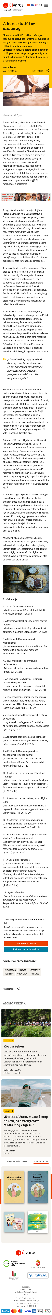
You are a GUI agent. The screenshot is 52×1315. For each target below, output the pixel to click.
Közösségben (13, 1046)
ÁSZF (26, 1295)
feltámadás (10, 970)
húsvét (22, 970)
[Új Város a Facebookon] (32, 5)
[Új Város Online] (26, 1253)
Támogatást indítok (26, 943)
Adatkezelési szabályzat (26, 1292)
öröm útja (22, 974)
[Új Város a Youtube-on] (28, 5)
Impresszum (26, 1290)
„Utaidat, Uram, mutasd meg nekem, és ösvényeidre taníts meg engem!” (25, 1121)
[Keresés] (40, 5)
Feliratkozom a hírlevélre (26, 949)
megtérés (9, 974)
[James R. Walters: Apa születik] (38, 1187)
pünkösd (35, 974)
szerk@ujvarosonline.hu (29, 1303)
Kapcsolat (26, 1287)
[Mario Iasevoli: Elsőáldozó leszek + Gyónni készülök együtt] (14, 1222)
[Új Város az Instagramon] (36, 5)
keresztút (35, 970)
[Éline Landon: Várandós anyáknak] (14, 1187)
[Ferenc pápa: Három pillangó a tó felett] (38, 1222)
